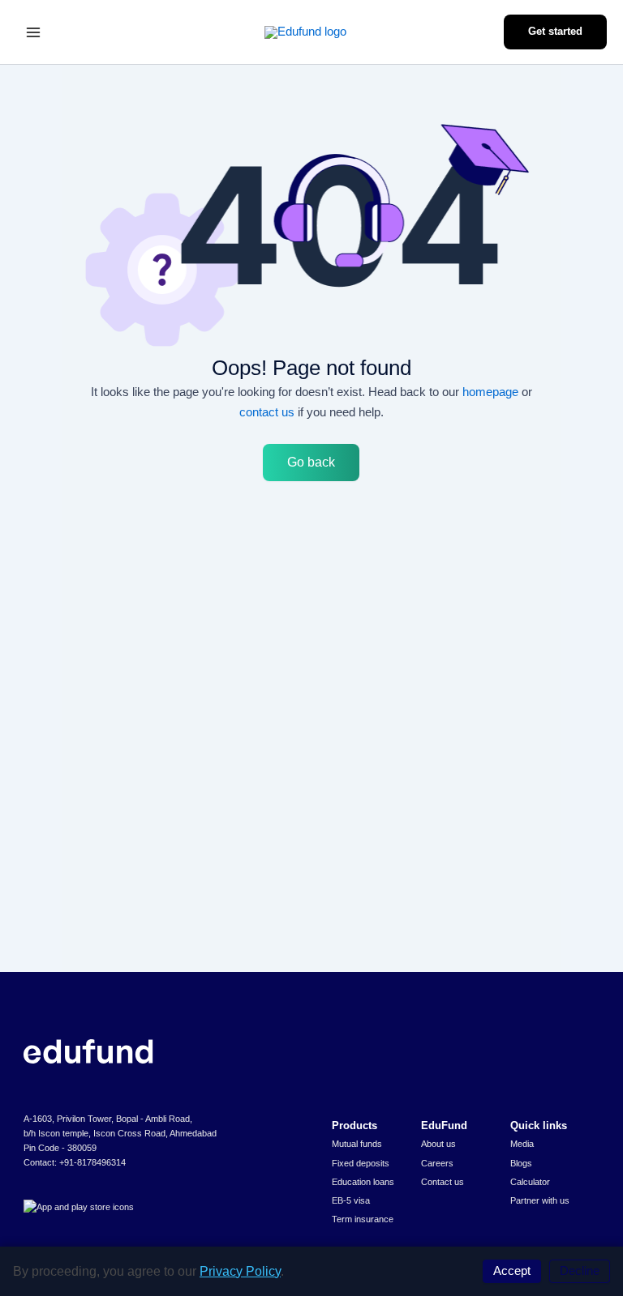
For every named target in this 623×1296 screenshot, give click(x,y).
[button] (555, 32)
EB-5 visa (351, 1200)
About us (438, 1144)
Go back (311, 462)
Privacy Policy (240, 1271)
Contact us (442, 1182)
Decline (579, 1270)
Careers (437, 1163)
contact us (266, 412)
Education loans (363, 1182)
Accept (512, 1270)
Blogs (521, 1163)
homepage (490, 392)
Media (522, 1144)
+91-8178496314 (92, 1162)
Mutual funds (357, 1144)
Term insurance (362, 1219)
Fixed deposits (360, 1163)
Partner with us (539, 1200)
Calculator (530, 1182)
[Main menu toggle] (33, 32)
